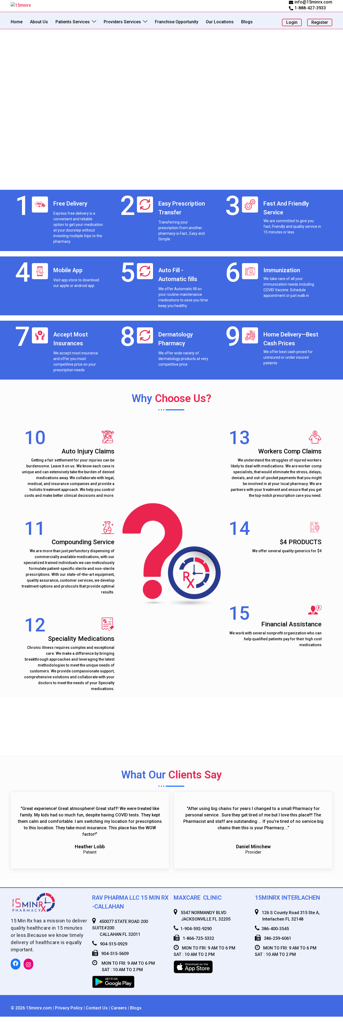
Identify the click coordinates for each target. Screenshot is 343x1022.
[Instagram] (28, 965)
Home (17, 21)
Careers (119, 1007)
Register (319, 22)
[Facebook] (15, 963)
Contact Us (97, 1007)
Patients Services (72, 21)
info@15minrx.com (313, 2)
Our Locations (220, 21)
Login (291, 22)
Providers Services (122, 21)
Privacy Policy (69, 1007)
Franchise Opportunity (176, 21)
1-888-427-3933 (310, 8)
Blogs (247, 21)
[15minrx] (21, 4)
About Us (39, 21)
